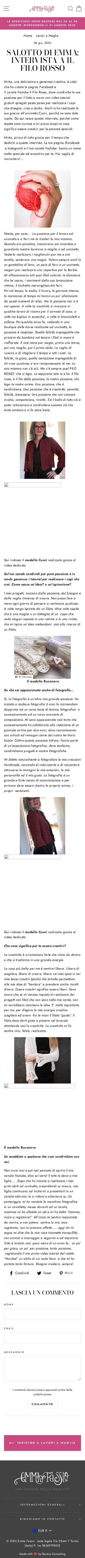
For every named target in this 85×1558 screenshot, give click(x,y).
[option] (42, 23)
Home (28, 35)
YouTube (51, 148)
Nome (9, 1304)
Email (9, 1328)
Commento (42, 1404)
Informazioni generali (42, 1504)
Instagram (15, 148)
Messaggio (14, 1352)
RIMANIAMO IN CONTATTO (42, 1519)
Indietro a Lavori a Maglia (46, 1442)
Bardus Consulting (54, 1554)
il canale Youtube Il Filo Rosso (25, 92)
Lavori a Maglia (47, 35)
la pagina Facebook (39, 86)
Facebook (73, 142)
